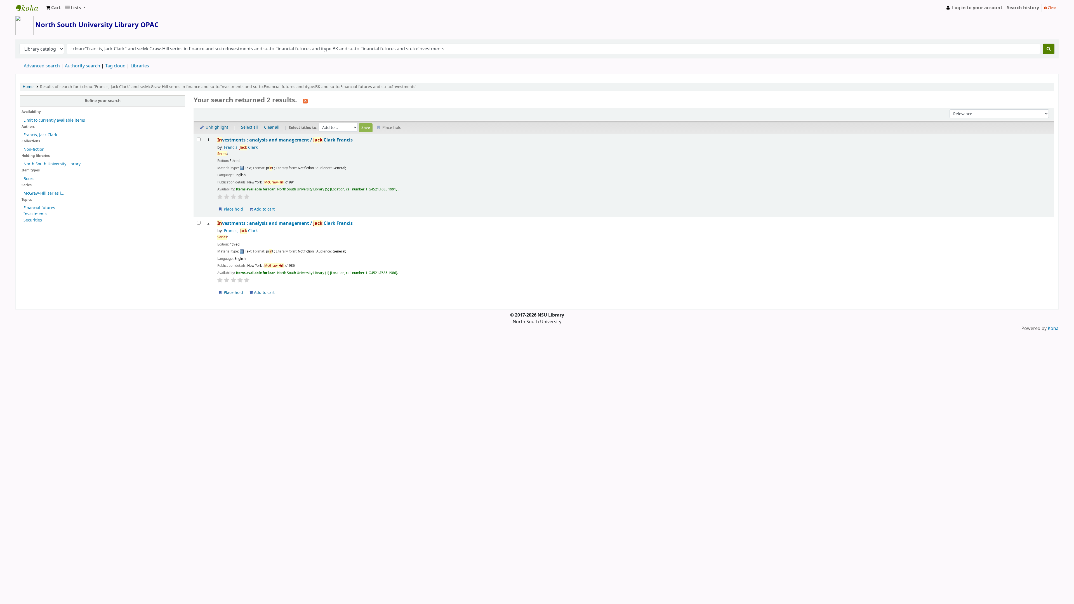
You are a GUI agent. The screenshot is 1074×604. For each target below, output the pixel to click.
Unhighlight (216, 127)
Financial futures (39, 208)
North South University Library (30, 7)
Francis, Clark (241, 147)
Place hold (233, 209)
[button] (53, 7)
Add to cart (264, 209)
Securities (32, 220)
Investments (35, 214)
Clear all (271, 127)
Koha (1053, 328)
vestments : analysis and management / (285, 140)
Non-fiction (33, 149)
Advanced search (42, 66)
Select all (249, 127)
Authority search (82, 66)
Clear (1051, 7)
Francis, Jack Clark (40, 135)
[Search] (1048, 49)
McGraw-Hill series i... (43, 193)
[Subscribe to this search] (305, 100)
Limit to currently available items (54, 120)
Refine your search (103, 101)
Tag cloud (115, 66)
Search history (1023, 7)
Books (28, 179)
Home (28, 87)
